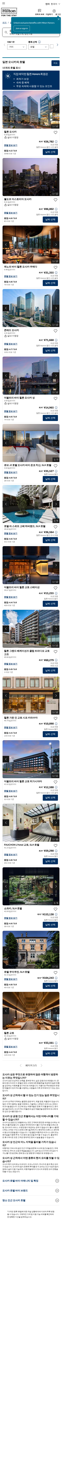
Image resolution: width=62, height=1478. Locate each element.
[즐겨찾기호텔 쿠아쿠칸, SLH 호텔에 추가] (55, 972)
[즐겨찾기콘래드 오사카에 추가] (55, 331)
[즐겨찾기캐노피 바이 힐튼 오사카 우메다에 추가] (55, 267)
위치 (4, 22)
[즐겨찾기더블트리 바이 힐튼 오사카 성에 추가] (55, 398)
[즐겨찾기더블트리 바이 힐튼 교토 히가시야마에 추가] (55, 782)
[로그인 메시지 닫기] (59, 19)
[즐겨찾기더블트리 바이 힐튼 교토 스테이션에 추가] (55, 588)
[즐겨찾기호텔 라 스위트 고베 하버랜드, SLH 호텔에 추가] (55, 527)
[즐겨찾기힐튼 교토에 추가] (55, 1033)
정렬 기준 (11, 42)
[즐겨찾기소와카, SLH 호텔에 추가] (55, 909)
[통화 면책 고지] (39, 42)
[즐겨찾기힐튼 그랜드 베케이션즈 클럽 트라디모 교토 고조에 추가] (55, 651)
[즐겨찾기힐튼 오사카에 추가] (55, 132)
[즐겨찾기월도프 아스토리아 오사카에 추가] (55, 200)
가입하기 (49, 14)
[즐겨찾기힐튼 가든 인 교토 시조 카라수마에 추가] (55, 718)
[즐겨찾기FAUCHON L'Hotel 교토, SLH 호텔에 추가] (55, 845)
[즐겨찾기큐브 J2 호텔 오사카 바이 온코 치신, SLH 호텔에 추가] (55, 466)
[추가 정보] (56, 141)
